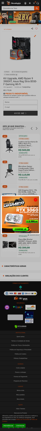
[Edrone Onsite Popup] (20, 215)
